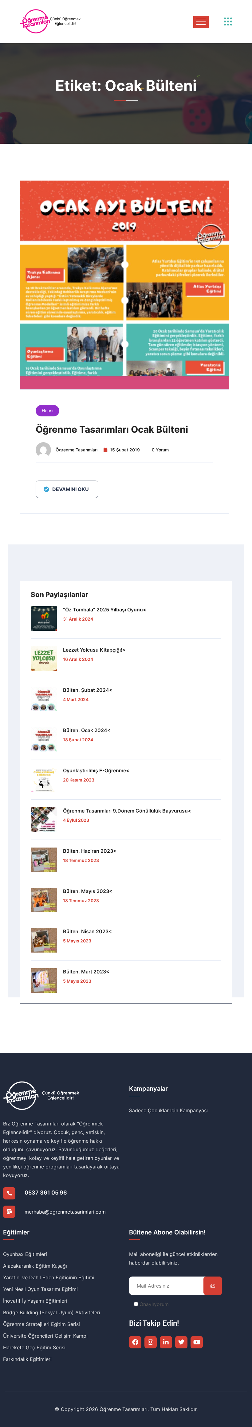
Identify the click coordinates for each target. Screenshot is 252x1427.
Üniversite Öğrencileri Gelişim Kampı (45, 1336)
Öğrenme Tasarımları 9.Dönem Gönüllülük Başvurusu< (127, 811)
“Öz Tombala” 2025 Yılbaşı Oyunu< (104, 609)
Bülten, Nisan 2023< (87, 931)
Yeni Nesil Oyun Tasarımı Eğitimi (40, 1289)
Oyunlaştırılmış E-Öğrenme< (96, 770)
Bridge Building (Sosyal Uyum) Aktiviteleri (51, 1312)
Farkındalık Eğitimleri (27, 1359)
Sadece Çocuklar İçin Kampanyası (168, 1110)
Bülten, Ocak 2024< (87, 730)
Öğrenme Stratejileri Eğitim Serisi (41, 1324)
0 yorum (160, 449)
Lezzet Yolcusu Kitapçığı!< (94, 650)
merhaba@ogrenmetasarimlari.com (65, 1212)
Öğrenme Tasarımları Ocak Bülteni (112, 429)
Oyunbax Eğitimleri (25, 1254)
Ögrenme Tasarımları (76, 449)
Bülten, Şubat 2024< (87, 690)
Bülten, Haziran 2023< (89, 851)
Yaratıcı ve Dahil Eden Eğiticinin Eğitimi (48, 1277)
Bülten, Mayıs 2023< (87, 891)
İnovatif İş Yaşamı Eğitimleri (35, 1301)
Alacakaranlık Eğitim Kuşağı (35, 1266)
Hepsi (47, 410)
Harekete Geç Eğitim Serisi (34, 1347)
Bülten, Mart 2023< (86, 972)
